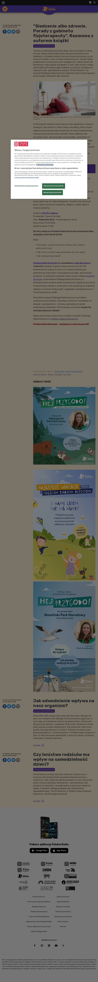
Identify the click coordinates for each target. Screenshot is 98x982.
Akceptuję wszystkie (53, 192)
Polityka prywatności (44, 165)
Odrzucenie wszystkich (54, 186)
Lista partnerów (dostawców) (27, 178)
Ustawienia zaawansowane (26, 186)
